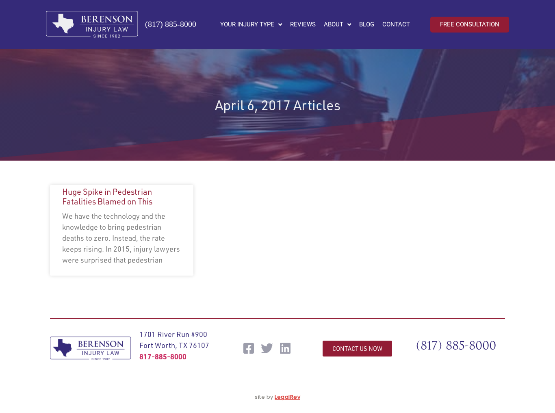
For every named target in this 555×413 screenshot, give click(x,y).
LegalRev (287, 397)
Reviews (303, 24)
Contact (396, 24)
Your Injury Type (247, 24)
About (333, 24)
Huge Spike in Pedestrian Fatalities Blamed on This (107, 196)
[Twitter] (267, 348)
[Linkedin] (285, 348)
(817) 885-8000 (170, 24)
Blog (366, 24)
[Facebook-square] (249, 348)
